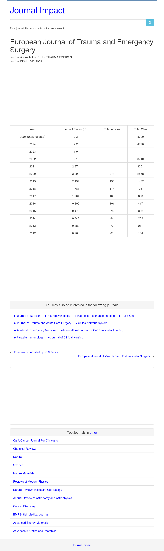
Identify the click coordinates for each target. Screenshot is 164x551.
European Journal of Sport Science (36, 352)
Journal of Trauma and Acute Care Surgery (44, 323)
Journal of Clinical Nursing (66, 337)
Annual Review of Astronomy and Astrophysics (42, 498)
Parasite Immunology (30, 337)
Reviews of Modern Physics (30, 481)
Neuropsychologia (58, 316)
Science (18, 465)
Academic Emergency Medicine (36, 330)
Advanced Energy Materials (30, 523)
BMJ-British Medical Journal (30, 514)
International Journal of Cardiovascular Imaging (93, 330)
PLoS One (128, 316)
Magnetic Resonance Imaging (96, 316)
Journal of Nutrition (29, 316)
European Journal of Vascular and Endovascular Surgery (114, 356)
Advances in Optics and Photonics (34, 531)
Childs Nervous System (92, 323)
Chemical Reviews (24, 449)
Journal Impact (37, 10)
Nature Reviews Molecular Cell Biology (37, 490)
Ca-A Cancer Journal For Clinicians (35, 440)
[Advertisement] (82, 93)
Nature (17, 457)
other (93, 432)
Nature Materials (23, 473)
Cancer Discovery (24, 506)
